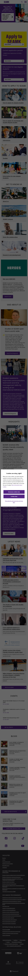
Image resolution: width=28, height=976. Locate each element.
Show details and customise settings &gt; (14, 501)
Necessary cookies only (14, 492)
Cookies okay (14, 496)
